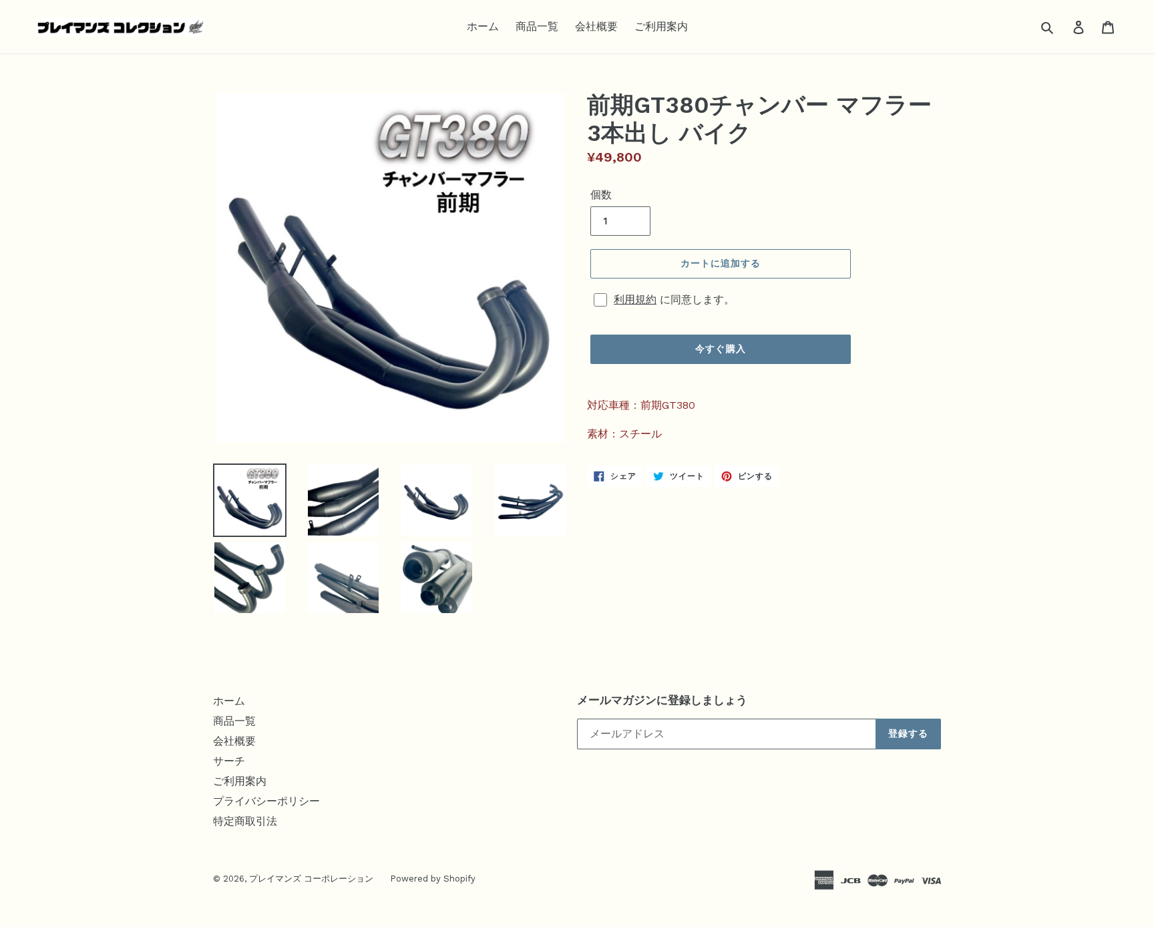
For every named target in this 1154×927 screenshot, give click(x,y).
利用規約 (635, 299)
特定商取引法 (245, 821)
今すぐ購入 (720, 348)
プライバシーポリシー (266, 801)
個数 (601, 194)
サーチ (229, 761)
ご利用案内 (661, 26)
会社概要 (596, 26)
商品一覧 (537, 26)
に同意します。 (674, 299)
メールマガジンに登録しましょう (662, 700)
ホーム (483, 26)
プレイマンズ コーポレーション (311, 879)
